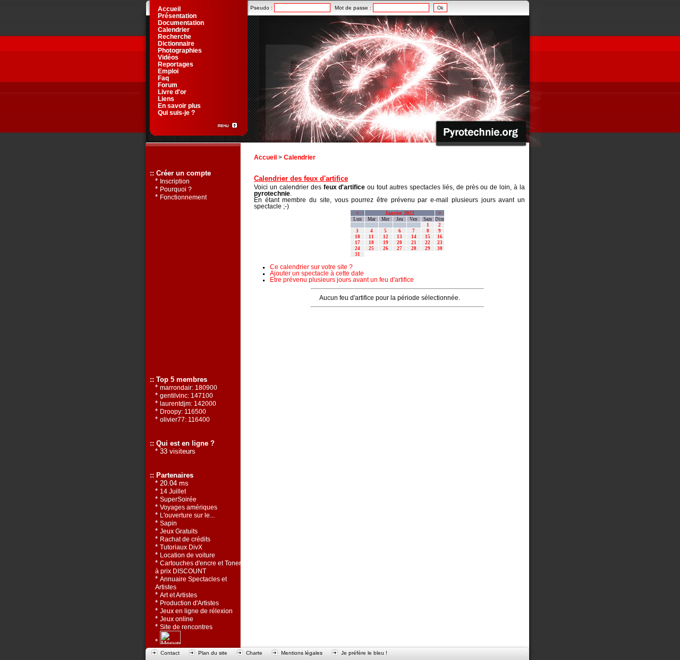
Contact (170, 653)
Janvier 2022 (399, 213)
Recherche (174, 36)
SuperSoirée (178, 499)
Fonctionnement (183, 197)
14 (413, 236)
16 (440, 236)
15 (427, 236)
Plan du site (212, 653)
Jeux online (176, 619)
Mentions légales (301, 653)
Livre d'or (172, 92)
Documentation (181, 23)
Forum (167, 85)
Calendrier (300, 157)
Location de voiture (187, 555)
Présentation (177, 16)
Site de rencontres (186, 627)
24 (357, 248)
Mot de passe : (354, 8)
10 (357, 236)
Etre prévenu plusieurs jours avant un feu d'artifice (342, 280)
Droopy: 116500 (183, 411)
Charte (254, 653)
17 (357, 242)
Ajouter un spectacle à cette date (317, 273)
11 (371, 236)
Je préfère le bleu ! (364, 653)
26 (385, 248)
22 (427, 242)
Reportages (175, 64)
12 (385, 236)
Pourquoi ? (176, 189)
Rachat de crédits (185, 539)
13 (399, 236)
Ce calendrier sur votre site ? (311, 267)
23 (440, 242)
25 (371, 248)
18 (371, 242)
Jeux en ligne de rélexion (196, 611)
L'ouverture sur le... (187, 515)
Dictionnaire (176, 43)
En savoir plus (179, 106)
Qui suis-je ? (176, 112)
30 (440, 248)
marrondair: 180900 (188, 388)
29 (427, 248)
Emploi (168, 71)
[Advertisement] (389, 329)
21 (413, 242)
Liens (166, 99)
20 (399, 242)
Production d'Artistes (189, 603)
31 (357, 254)
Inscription (175, 181)
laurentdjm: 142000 (188, 403)
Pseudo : (262, 8)
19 (385, 242)
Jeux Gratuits (179, 531)
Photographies (180, 50)
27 (399, 248)
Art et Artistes (178, 595)
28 (413, 248)
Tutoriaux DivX (181, 547)
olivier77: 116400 (185, 419)
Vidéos (168, 57)
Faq (163, 78)
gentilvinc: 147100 (186, 395)
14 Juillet (173, 491)
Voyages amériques (188, 507)
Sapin (168, 523)
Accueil (265, 157)
